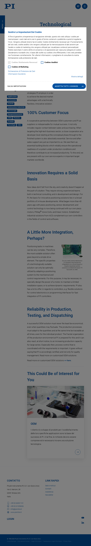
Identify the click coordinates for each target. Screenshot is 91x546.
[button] (69, 86)
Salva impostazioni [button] (16, 86)
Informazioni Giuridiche (17, 74)
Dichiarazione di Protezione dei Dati (21, 71)
